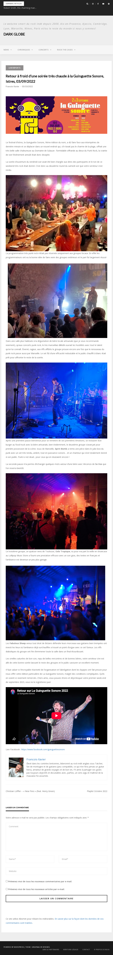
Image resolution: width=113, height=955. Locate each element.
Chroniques (24, 49)
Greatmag (36, 947)
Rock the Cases (65, 49)
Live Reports (14, 68)
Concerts (44, 49)
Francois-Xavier (12, 86)
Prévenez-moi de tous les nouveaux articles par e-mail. (36, 889)
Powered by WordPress (14, 947)
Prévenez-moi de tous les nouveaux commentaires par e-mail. (40, 881)
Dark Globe (14, 34)
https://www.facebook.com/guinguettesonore (43, 749)
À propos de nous (101, 950)
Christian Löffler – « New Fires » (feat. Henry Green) (30, 791)
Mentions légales (70, 950)
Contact (86, 950)
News (6, 49)
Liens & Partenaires (51, 950)
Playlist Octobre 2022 (97, 791)
